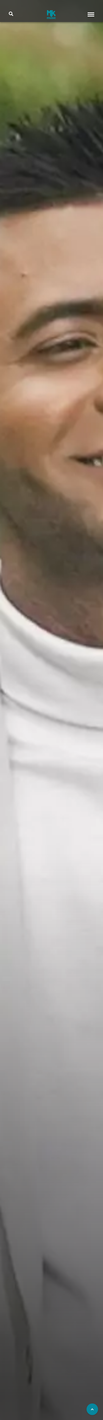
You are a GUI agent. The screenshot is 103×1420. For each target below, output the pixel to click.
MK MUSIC (51, 14)
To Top (92, 1409)
